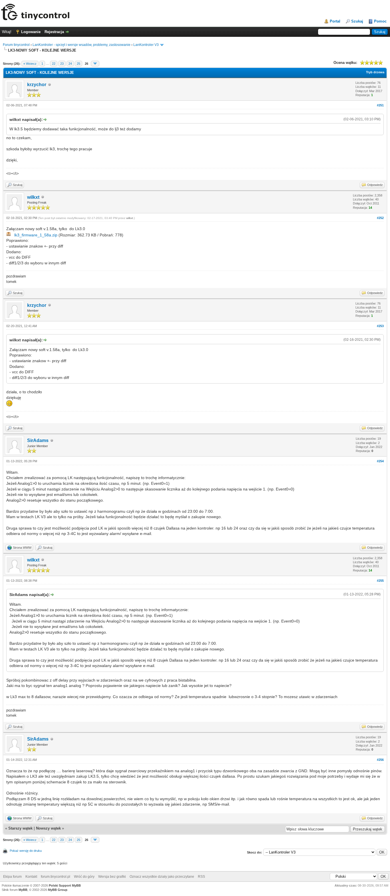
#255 (380, 580)
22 (53, 63)
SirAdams (38, 440)
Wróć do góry (84, 877)
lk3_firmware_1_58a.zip (35, 235)
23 (62, 63)
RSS (201, 877)
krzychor (36, 84)
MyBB (23, 889)
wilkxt (33, 197)
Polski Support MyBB (65, 885)
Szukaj (357, 21)
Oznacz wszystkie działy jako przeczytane (162, 877)
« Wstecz (30, 63)
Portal (335, 21)
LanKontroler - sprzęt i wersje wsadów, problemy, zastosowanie (81, 45)
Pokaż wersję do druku (26, 850)
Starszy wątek (20, 828)
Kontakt (31, 877)
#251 (380, 105)
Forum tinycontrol (16, 45)
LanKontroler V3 (146, 45)
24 (70, 63)
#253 (380, 326)
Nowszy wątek (48, 828)
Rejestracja (54, 32)
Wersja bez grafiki (112, 877)
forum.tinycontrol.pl (55, 877)
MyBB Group (57, 889)
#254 (380, 461)
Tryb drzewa (375, 72)
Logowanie (31, 32)
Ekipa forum (12, 877)
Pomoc (380, 21)
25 (78, 63)
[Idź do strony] (95, 63)
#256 (380, 759)
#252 (380, 218)
